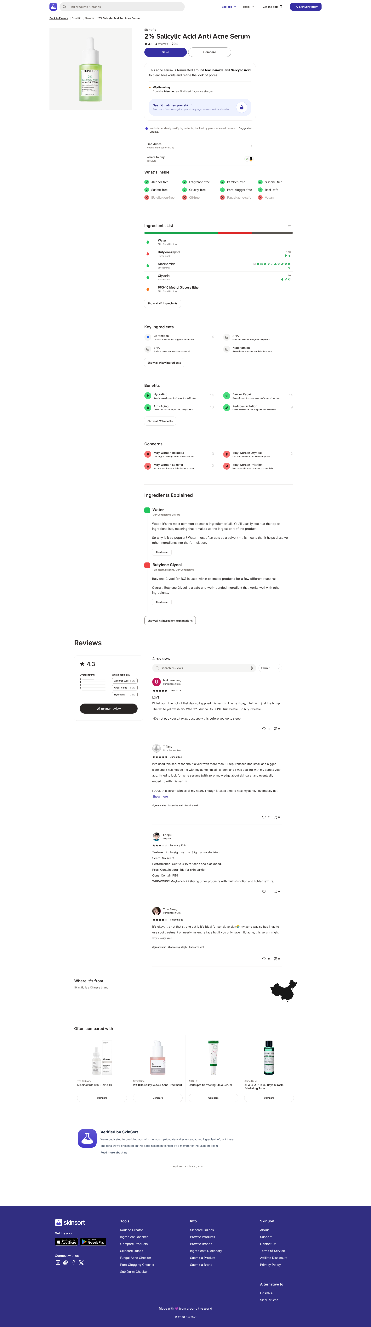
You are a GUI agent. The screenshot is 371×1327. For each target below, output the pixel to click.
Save (165, 52)
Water (158, 509)
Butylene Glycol (167, 564)
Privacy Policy (270, 1265)
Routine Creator (131, 1230)
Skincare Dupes (131, 1251)
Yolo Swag (170, 909)
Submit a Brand (201, 1265)
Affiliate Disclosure (273, 1258)
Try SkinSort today (306, 6)
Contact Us (268, 1244)
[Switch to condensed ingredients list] (289, 225)
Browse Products (202, 1237)
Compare (209, 52)
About (264, 1230)
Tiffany (167, 746)
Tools (246, 6)
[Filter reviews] (252, 668)
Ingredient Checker (134, 1237)
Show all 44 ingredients (162, 303)
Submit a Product (202, 1258)
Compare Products (134, 1244)
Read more (162, 552)
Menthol (169, 91)
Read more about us (113, 1152)
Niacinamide (214, 70)
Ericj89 (167, 835)
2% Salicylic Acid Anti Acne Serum (119, 18)
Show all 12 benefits (160, 421)
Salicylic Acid (241, 70)
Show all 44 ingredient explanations (170, 620)
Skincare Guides (202, 1230)
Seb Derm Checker (134, 1272)
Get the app (270, 6)
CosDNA (266, 1293)
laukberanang (172, 680)
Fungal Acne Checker (135, 1258)
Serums (89, 18)
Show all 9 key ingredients (164, 362)
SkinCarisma (269, 1300)
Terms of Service (272, 1251)
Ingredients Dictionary (206, 1251)
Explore (227, 6)
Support (266, 1237)
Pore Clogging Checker (137, 1265)
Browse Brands (201, 1244)
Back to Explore (58, 18)
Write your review (109, 708)
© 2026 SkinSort (186, 1317)
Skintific (76, 18)
